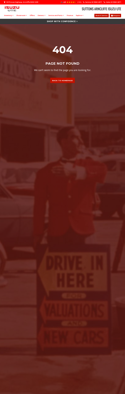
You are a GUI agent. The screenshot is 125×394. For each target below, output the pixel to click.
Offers (32, 15)
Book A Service (101, 15)
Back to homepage (62, 80)
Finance (70, 15)
